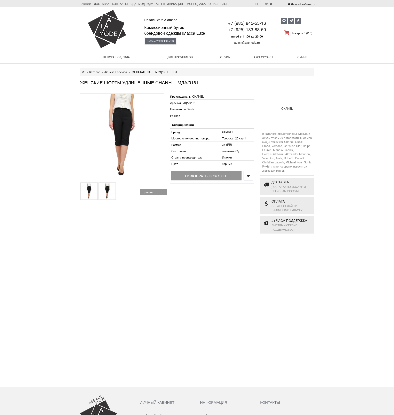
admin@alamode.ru (247, 42)
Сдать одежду (142, 4)
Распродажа (196, 4)
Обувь (225, 57)
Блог (224, 4)
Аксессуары (263, 57)
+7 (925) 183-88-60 (247, 29)
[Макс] (284, 21)
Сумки (302, 57)
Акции (86, 4)
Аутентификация (169, 4)
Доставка (101, 4)
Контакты (120, 4)
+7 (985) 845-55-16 (247, 23)
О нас (213, 4)
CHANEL (198, 96)
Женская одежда (116, 57)
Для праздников (180, 57)
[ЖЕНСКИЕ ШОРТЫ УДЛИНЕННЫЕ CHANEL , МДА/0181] (122, 135)
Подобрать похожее (206, 175)
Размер (175, 116)
